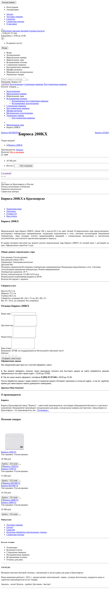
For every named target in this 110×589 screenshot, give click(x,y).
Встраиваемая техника (16, 98)
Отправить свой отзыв (11, 358)
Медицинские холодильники (19, 113)
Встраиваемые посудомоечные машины (30, 101)
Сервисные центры (15, 21)
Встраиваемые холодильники (25, 103)
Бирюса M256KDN (10, 132)
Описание (11, 211)
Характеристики (14, 209)
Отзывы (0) (11, 214)
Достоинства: (7, 325)
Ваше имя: (6, 314)
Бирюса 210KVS (8, 452)
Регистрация (12, 7)
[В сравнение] (5, 176)
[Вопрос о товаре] (2, 176)
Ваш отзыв (6, 348)
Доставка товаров (14, 16)
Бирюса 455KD (102, 132)
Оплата (9, 14)
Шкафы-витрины (14, 111)
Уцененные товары (15, 115)
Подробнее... (43, 410)
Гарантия (10, 19)
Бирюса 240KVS (8, 502)
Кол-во (9, 166)
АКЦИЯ (5, 84)
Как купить (11, 216)
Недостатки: (6, 337)
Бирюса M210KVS (9, 485)
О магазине (11, 24)
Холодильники (16, 84)
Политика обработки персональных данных (26, 532)
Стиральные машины (33, 84)
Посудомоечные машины (55, 84)
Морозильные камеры (16, 94)
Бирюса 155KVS (8, 469)
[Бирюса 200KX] (14, 145)
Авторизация (12, 9)
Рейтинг (5, 353)
